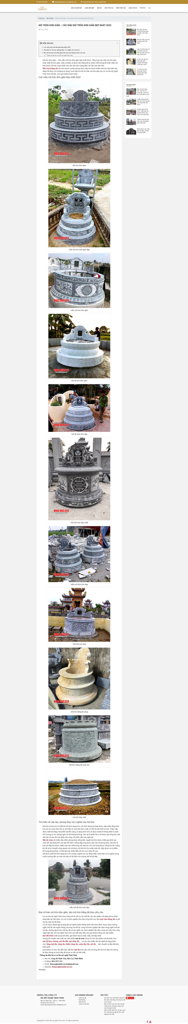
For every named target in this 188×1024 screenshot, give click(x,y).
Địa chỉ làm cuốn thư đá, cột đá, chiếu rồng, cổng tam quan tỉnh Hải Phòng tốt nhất (114, 1006)
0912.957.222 (42, 2)
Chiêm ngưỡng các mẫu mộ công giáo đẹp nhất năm (143, 121)
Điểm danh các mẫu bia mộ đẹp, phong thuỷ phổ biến (143, 130)
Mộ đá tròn (48, 840)
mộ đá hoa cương (50, 941)
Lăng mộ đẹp (89, 8)
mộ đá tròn (48, 935)
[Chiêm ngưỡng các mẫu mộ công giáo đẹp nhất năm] (131, 121)
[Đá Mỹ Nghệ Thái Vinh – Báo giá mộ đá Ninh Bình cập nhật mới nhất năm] (131, 111)
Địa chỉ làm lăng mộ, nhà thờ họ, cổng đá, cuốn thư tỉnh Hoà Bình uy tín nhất (137, 91)
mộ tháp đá (74, 941)
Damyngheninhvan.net (62, 967)
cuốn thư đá (84, 944)
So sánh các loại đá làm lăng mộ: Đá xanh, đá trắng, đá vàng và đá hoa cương (114, 1000)
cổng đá (61, 944)
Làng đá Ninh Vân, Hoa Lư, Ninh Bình (94, 2)
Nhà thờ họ (109, 8)
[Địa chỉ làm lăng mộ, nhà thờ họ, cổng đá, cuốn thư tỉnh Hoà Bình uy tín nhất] (131, 91)
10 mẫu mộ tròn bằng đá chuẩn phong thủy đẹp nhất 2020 (142, 71)
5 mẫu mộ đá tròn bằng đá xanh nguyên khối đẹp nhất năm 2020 (142, 61)
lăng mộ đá (52, 944)
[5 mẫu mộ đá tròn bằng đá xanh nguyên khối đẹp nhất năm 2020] (131, 61)
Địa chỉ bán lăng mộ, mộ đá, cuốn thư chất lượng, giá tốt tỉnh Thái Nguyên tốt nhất (114, 1012)
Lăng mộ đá (82, 998)
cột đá (93, 944)
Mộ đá (99, 8)
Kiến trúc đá (121, 8)
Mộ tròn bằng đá (50, 68)
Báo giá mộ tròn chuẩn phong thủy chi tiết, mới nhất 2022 (142, 32)
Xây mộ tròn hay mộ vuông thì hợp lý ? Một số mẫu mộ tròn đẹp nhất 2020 (143, 51)
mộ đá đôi (63, 941)
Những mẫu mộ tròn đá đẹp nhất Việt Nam (143, 41)
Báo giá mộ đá (76, 8)
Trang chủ (41, 18)
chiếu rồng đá (72, 944)
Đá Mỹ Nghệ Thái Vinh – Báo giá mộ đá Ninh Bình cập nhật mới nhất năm (143, 111)
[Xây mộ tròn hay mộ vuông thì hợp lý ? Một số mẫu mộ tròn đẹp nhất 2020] (131, 51)
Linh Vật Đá (133, 8)
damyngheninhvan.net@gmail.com (65, 2)
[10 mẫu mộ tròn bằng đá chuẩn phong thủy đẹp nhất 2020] (131, 71)
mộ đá (77, 950)
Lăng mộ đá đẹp (84, 1004)
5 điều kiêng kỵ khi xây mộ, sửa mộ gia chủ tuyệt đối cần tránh (143, 101)
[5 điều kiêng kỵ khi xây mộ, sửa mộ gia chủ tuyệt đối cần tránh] (131, 101)
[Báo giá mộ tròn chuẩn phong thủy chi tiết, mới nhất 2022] (131, 32)
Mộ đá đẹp (50, 18)
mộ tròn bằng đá (107, 919)
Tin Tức (142, 8)
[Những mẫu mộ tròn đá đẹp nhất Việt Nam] (131, 42)
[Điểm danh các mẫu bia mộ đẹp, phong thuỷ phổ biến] (131, 131)
